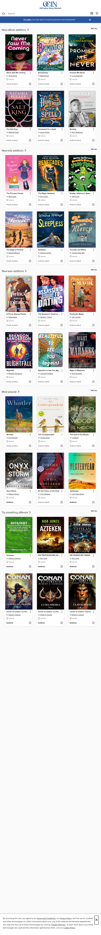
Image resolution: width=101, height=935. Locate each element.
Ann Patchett (12, 438)
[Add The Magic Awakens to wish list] (61, 204)
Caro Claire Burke (78, 494)
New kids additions (13, 150)
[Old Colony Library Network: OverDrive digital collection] (50, 5)
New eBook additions (14, 30)
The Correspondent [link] (46, 435)
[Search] (3, 13)
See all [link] (94, 28)
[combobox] (45, 14)
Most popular (9, 392)
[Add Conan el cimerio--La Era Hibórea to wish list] (61, 623)
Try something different (15, 512)
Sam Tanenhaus (77, 132)
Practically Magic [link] (77, 314)
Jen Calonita (76, 317)
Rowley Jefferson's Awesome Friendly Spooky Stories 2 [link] (81, 193)
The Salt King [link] (12, 129)
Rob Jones (43, 558)
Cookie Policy (69, 928)
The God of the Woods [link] (79, 435)
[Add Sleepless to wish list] (61, 261)
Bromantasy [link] (43, 73)
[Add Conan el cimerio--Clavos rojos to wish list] (93, 623)
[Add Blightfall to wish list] (30, 382)
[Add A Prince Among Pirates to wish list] (30, 325)
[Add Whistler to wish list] (30, 446)
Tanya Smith (12, 76)
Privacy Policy (66, 918)
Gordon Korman (45, 253)
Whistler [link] (9, 435)
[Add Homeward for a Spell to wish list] (61, 140)
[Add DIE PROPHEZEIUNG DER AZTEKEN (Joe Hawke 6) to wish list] (61, 566)
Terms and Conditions (46, 918)
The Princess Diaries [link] (14, 193)
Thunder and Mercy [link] (78, 250)
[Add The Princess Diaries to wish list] (30, 204)
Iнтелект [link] (10, 555)
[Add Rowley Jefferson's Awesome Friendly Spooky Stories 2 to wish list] (93, 204)
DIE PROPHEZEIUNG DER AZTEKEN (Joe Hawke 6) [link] (49, 555)
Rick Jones (75, 558)
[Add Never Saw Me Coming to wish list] (30, 84)
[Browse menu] (97, 13)
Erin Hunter (44, 197)
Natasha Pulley (13, 132)
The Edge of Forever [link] (14, 250)
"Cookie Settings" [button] (58, 925)
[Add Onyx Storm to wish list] (30, 502)
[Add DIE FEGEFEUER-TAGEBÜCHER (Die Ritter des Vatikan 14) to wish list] (93, 566)
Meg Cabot (12, 197)
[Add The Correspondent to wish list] (61, 446)
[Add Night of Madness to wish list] (93, 382)
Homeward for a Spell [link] (47, 129)
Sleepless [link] (42, 250)
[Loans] (92, 14)
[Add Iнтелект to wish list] (30, 566)
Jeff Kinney (75, 197)
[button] (30, 73)
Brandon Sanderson (15, 374)
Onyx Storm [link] (11, 491)
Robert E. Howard (14, 615)
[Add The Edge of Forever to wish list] (30, 261)
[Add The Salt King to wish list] (30, 140)
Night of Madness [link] (77, 370)
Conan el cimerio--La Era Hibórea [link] (49, 612)
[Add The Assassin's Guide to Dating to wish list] (61, 325)
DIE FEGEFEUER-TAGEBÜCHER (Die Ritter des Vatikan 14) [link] (81, 555)
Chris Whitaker (45, 494)
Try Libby (27, 19)
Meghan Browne (14, 253)
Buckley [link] (73, 129)
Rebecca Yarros (13, 494)
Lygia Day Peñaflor (46, 374)
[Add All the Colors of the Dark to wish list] (61, 502)
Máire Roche (44, 76)
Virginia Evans (45, 438)
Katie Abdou (12, 317)
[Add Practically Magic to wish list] (93, 325)
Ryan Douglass (77, 374)
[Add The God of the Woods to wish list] (93, 446)
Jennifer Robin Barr (78, 253)
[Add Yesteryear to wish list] (93, 502)
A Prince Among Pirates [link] (16, 314)
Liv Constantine (77, 76)
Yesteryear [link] (74, 491)
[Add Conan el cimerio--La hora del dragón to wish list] (30, 623)
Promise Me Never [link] (77, 73)
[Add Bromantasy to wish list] (61, 84)
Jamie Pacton (45, 132)
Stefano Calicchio (14, 558)
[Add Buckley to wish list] (93, 140)
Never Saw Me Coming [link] (15, 73)
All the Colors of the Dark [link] (48, 491)
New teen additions (13, 271)
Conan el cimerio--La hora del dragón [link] (17, 612)
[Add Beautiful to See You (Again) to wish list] (61, 382)
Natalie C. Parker (46, 317)
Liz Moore (75, 438)
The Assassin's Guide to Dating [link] (49, 314)
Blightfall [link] (10, 370)
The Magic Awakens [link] (46, 193)
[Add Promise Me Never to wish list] (93, 84)
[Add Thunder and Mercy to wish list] (93, 261)
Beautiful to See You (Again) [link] (49, 370)
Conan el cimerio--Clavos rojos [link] (81, 612)
